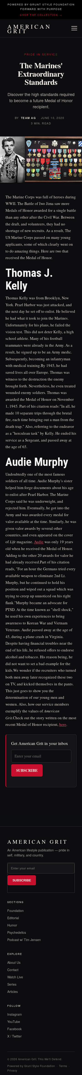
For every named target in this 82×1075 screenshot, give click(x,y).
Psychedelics (16, 932)
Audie (39, 541)
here (62, 724)
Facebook (14, 1029)
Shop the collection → (41, 15)
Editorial (13, 918)
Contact (12, 969)
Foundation (15, 910)
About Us (13, 962)
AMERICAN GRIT (29, 28)
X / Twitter (14, 1036)
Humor (12, 925)
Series (11, 984)
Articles (12, 991)
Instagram (14, 1014)
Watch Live (15, 977)
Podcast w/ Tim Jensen (24, 939)
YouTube (13, 1021)
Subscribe (27, 770)
